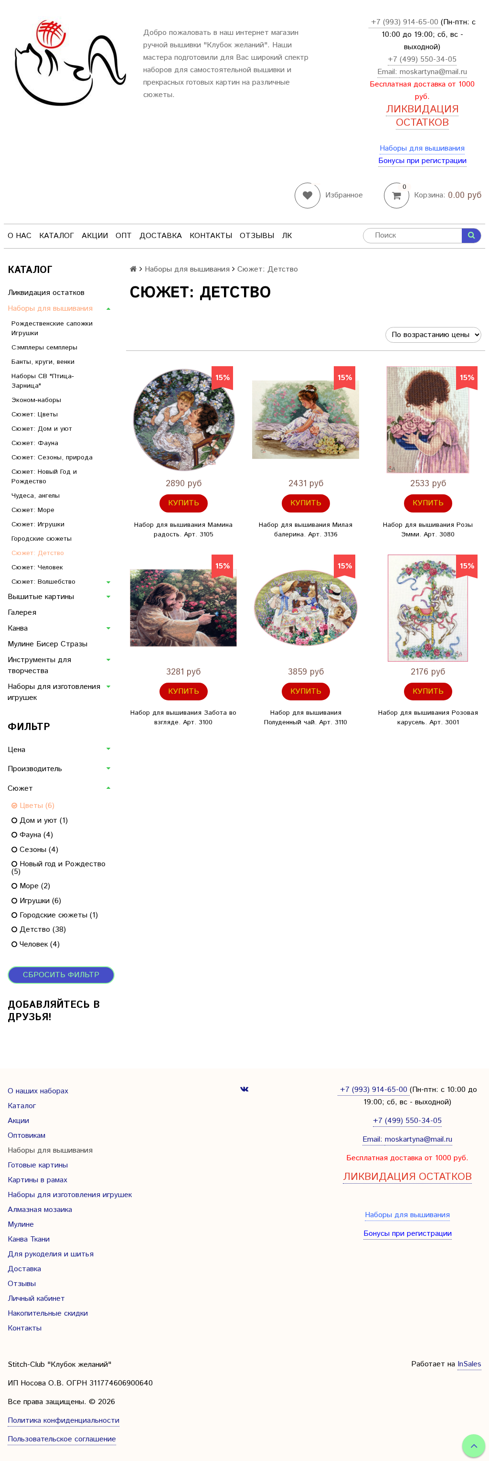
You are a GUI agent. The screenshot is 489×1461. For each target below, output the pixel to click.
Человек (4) (38, 944)
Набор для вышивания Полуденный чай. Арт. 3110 (305, 717)
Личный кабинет (36, 1298)
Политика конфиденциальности (63, 1420)
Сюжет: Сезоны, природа (52, 457)
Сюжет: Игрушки (37, 524)
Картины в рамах (37, 1180)
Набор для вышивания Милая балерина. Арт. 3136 (305, 529)
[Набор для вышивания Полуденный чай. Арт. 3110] (305, 608)
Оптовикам (26, 1135)
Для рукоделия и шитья (51, 1254)
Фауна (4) (35, 834)
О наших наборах (38, 1091)
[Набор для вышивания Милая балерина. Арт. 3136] (305, 419)
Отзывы (257, 235)
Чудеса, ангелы (35, 496)
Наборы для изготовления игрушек (54, 692)
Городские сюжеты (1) (57, 915)
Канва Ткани (29, 1239)
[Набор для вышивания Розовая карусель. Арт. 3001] (427, 608)
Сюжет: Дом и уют (41, 429)
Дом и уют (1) (42, 820)
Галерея (22, 612)
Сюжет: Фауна (34, 443)
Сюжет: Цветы (34, 414)
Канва (18, 628)
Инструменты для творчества (39, 665)
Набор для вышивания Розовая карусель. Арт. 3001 (428, 717)
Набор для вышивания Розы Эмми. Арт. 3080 (428, 529)
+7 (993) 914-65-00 (405, 22)
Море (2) (33, 886)
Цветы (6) (35, 805)
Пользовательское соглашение (62, 1439)
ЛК (287, 235)
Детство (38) (41, 929)
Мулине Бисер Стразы (47, 644)
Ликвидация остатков (46, 292)
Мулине (21, 1224)
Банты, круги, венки (42, 362)
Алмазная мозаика (40, 1209)
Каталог (56, 235)
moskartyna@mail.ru (433, 71)
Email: (388, 71)
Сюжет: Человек (37, 567)
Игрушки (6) (39, 900)
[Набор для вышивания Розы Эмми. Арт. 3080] (427, 419)
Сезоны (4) (37, 849)
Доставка (160, 235)
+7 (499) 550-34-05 (422, 59)
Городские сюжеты (41, 539)
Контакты (211, 235)
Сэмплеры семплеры (44, 347)
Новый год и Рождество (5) (58, 868)
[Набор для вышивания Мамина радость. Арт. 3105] (183, 419)
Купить (183, 503)
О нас (20, 235)
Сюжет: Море (32, 510)
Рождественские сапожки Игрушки (52, 328)
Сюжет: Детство (37, 553)
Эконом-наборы (36, 400)
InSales (469, 1364)
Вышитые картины (41, 596)
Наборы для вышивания (422, 148)
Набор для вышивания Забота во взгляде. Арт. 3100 (183, 717)
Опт (124, 235)
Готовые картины (38, 1165)
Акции (95, 235)
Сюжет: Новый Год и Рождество (44, 476)
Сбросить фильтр (61, 975)
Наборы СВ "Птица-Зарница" (42, 381)
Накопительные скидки (48, 1313)
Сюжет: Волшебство (43, 582)
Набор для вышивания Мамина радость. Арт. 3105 (183, 529)
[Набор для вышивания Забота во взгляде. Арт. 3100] (183, 608)
